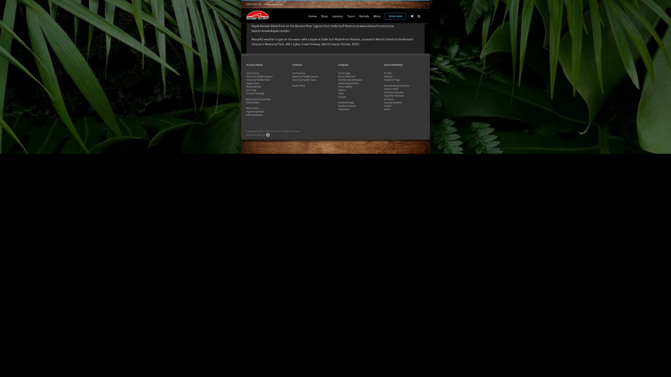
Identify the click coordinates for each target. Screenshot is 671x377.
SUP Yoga (251, 90)
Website (388, 76)
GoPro (387, 109)
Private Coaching (255, 93)
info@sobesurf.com (274, 4)
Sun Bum (389, 99)
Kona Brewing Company (396, 85)
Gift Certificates (254, 114)
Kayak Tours (252, 83)
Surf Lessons (252, 73)
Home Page (344, 73)
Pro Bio (388, 73)
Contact (342, 96)
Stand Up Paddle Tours (258, 79)
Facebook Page (346, 102)
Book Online (252, 108)
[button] (419, 15)
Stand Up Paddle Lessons (259, 76)
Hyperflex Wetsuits (394, 95)
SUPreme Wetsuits (393, 92)
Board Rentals (253, 86)
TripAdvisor (344, 109)
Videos (341, 90)
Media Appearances (348, 83)
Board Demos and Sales (258, 99)
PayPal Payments (255, 111)
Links (341, 93)
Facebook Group (346, 105)
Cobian (387, 105)
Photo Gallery (345, 86)
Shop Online (252, 102)
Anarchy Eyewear (393, 102)
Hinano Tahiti (391, 88)
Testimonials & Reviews (350, 79)
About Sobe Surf (346, 76)
